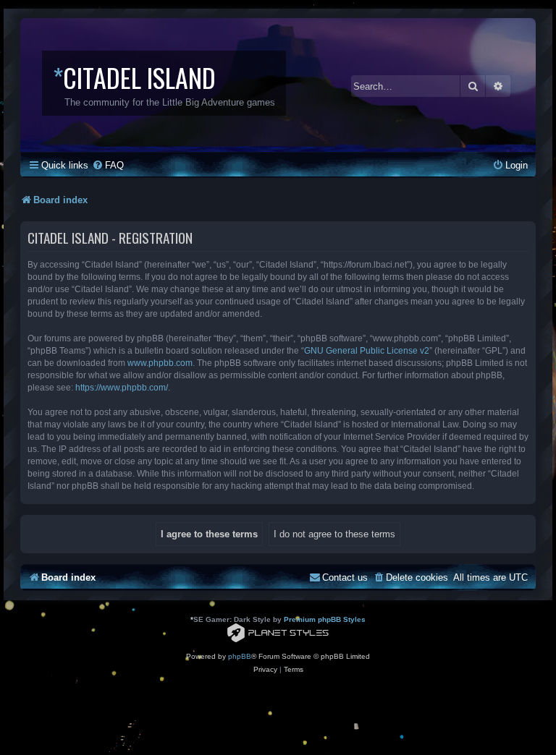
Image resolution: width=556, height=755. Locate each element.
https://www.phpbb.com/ (121, 388)
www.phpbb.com (160, 363)
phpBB (239, 656)
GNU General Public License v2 (366, 351)
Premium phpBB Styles (325, 619)
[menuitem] (108, 165)
